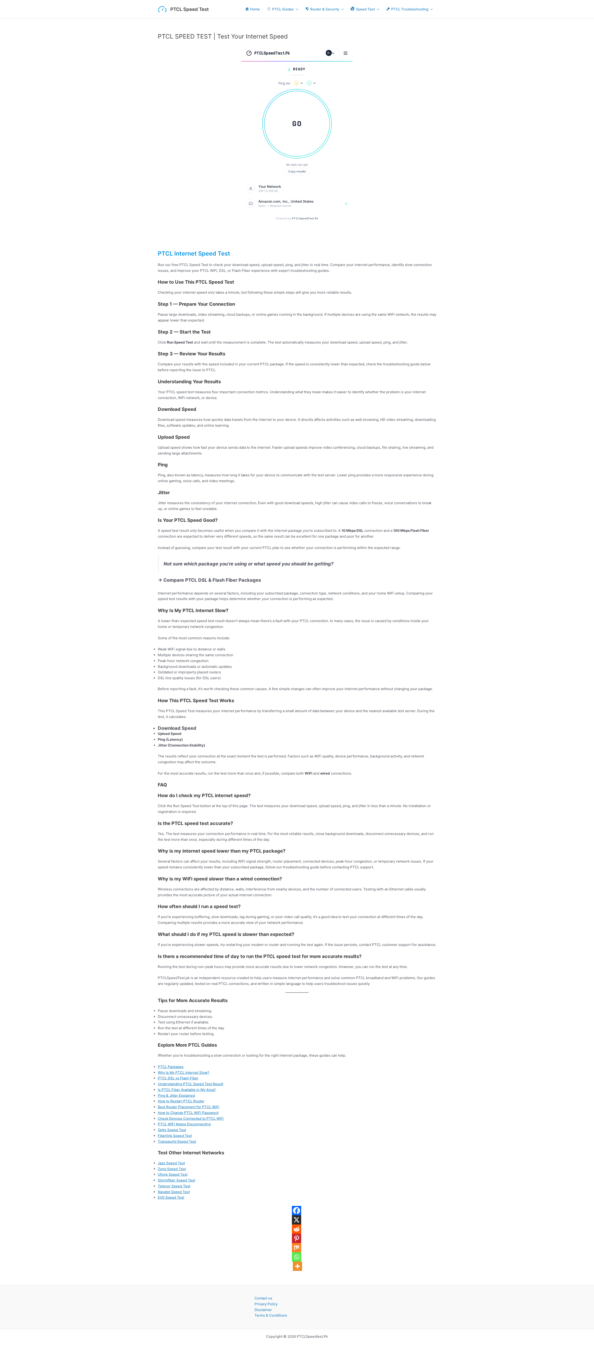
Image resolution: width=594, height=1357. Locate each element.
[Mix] (296, 1247)
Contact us (263, 1298)
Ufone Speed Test (172, 1174)
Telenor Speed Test (174, 1186)
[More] (297, 1266)
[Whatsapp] (296, 1257)
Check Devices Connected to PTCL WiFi (191, 1118)
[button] (296, 9)
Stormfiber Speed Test (176, 1180)
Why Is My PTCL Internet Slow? (183, 1072)
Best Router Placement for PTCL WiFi (188, 1107)
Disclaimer (263, 1310)
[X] (296, 1219)
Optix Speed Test (172, 1130)
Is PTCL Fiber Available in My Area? (187, 1090)
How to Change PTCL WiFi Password (188, 1112)
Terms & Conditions (271, 1315)
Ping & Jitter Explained (176, 1095)
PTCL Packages (171, 1067)
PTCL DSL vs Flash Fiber (178, 1078)
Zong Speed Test (172, 1169)
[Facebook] (296, 1210)
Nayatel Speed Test (174, 1192)
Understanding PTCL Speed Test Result (190, 1084)
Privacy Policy (266, 1304)
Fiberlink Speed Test (175, 1135)
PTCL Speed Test (189, 9)
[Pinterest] (296, 1238)
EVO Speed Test (171, 1197)
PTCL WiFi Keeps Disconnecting (184, 1124)
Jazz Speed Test (171, 1163)
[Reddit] (296, 1229)
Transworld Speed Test (177, 1141)
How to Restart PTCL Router (181, 1101)
